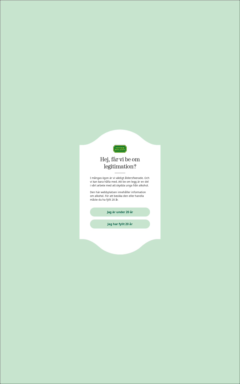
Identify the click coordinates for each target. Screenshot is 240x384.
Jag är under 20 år (120, 212)
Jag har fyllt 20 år (120, 224)
